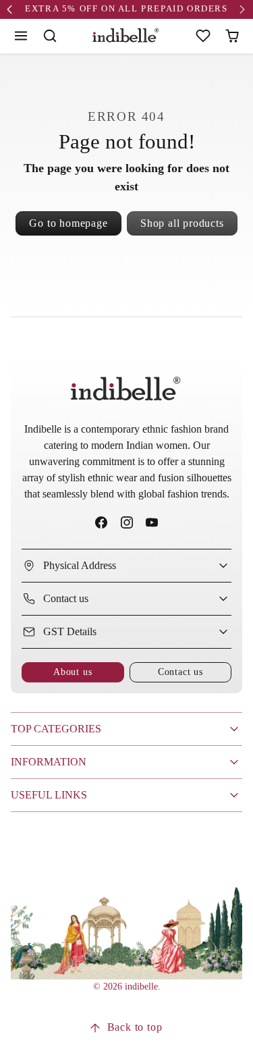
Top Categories (56, 728)
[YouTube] (151, 522)
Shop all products (182, 223)
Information (48, 761)
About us (72, 671)
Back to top (135, 1027)
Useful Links (49, 795)
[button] (21, 36)
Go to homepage (68, 223)
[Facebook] (101, 522)
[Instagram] (126, 522)
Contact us (180, 671)
